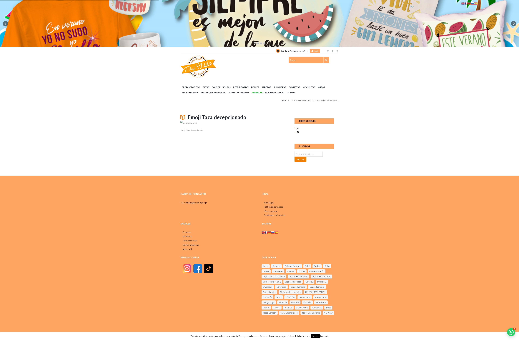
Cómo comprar (271, 211)
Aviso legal (268, 202)
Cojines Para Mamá (272, 281)
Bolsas (226, 87)
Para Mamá (321, 302)
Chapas (290, 271)
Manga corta (320, 297)
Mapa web (187, 249)
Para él (266, 307)
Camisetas (294, 87)
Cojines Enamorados (298, 276)
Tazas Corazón (269, 312)
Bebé (307, 266)
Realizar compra (274, 92)
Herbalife (267, 297)
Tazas (206, 87)
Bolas (327, 266)
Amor (265, 266)
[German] (269, 232)
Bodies (255, 87)
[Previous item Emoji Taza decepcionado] (206, 123)
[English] (263, 232)
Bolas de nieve (190, 92)
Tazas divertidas (190, 240)
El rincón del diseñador (290, 292)
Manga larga (268, 302)
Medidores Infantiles (213, 92)
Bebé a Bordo (241, 87)
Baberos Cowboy (292, 266)
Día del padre (269, 292)
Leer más (324, 336)
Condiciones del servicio (274, 215)
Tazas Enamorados (289, 312)
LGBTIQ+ (290, 297)
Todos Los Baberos (311, 312)
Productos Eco (191, 87)
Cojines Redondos (293, 281)
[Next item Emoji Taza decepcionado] (258, 123)
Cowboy (309, 281)
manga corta (304, 297)
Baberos (266, 87)
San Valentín (302, 307)
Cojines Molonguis (191, 244)
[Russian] (273, 232)
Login (316, 51)
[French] (266, 232)
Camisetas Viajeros (238, 92)
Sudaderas (280, 87)
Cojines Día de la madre (274, 276)
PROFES (288, 307)
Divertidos (281, 286)
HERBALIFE (257, 92)
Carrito (291, 92)
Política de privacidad (273, 206)
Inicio (284, 100)
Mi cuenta (187, 236)
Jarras (321, 87)
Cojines (216, 87)
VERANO (328, 312)
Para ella (283, 302)
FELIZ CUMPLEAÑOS (315, 292)
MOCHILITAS (309, 87)
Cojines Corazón (316, 271)
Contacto (187, 232)
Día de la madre (297, 286)
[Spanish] (276, 232)
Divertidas (322, 281)
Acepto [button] (315, 336)
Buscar (300, 160)
